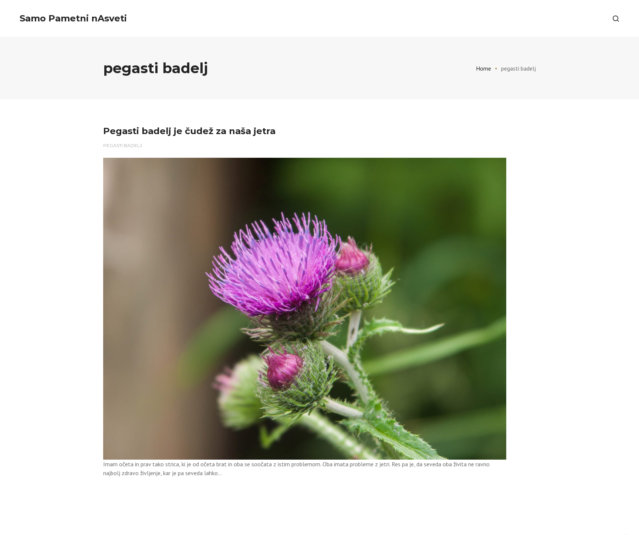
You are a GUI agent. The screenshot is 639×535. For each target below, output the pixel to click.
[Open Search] (615, 18)
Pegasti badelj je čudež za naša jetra (189, 131)
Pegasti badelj (122, 145)
